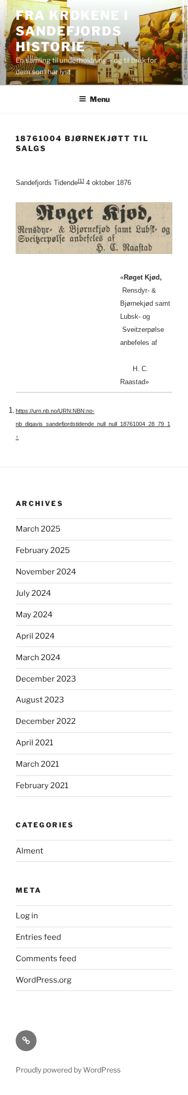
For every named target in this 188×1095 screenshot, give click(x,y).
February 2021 (42, 785)
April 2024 (35, 636)
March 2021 (37, 764)
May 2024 (34, 614)
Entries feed (38, 937)
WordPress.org (44, 980)
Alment (29, 851)
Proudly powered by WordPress (68, 1069)
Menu (100, 99)
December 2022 (46, 721)
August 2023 (40, 700)
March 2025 (38, 529)
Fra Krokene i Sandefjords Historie (72, 31)
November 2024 (46, 572)
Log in (27, 915)
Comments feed (46, 958)
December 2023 (46, 679)
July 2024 (33, 593)
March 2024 (38, 657)
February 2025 (43, 550)
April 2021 (34, 742)
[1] (81, 180)
